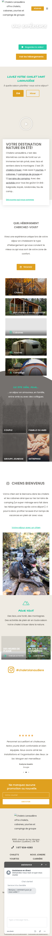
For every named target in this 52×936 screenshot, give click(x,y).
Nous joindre (37, 854)
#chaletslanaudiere (30, 670)
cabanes (10, 174)
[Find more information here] (27, 898)
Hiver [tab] (33, 93)
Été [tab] (18, 93)
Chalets (14, 854)
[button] (33, 47)
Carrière (38, 858)
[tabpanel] (26, 156)
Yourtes (14, 858)
